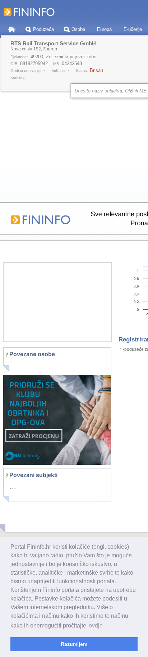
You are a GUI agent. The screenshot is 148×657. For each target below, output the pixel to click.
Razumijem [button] (74, 644)
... (13, 486)
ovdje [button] (96, 625)
